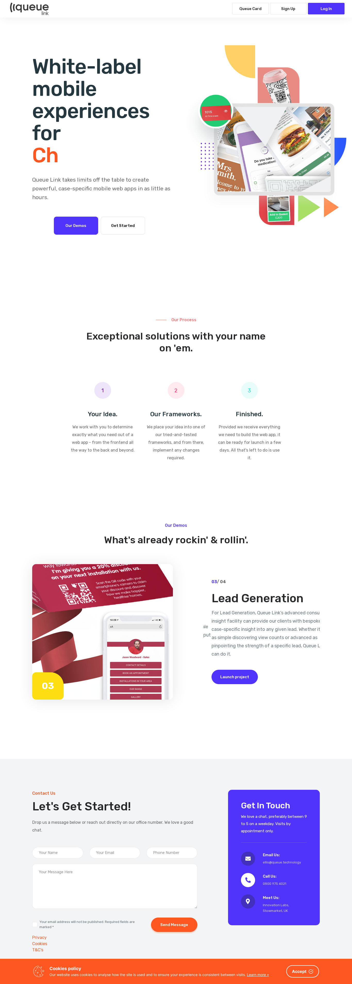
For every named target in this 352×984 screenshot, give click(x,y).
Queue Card (250, 8)
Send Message (174, 924)
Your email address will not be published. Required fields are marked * (87, 924)
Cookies (39, 943)
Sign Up (288, 8)
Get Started (123, 225)
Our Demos (75, 225)
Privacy (39, 937)
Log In (326, 8)
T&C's (37, 949)
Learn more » (258, 974)
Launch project (226, 677)
